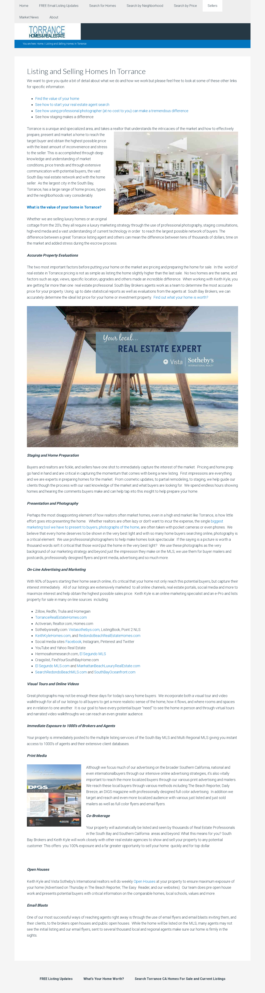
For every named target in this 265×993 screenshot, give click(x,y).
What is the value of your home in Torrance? (64, 207)
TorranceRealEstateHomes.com (61, 617)
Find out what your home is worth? (180, 297)
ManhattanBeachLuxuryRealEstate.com (108, 666)
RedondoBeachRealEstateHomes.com (109, 635)
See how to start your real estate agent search (72, 104)
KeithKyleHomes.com (53, 635)
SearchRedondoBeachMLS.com (61, 672)
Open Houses (144, 881)
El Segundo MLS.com (52, 666)
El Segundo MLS (93, 654)
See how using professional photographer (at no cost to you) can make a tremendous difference (111, 111)
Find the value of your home (57, 98)
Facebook (73, 641)
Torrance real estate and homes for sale (47, 31)
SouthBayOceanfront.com (114, 672)
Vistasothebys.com (84, 629)
